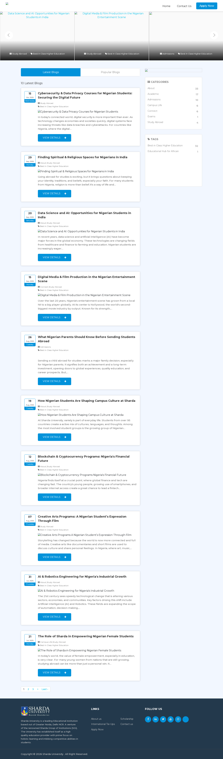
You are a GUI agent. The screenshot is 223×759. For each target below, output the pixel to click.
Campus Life (173, 105)
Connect (173, 111)
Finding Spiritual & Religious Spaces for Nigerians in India (82, 157)
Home (166, 6)
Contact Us (184, 6)
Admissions (173, 99)
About (173, 88)
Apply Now (206, 5)
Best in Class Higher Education (173, 145)
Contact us (126, 724)
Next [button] (214, 35)
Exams (173, 116)
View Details (52, 137)
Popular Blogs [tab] (110, 72)
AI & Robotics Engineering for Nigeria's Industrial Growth (82, 576)
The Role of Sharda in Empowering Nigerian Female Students (86, 636)
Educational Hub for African (173, 151)
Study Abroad (173, 122)
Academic (173, 94)
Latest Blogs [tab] (51, 72)
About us (96, 718)
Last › (45, 689)
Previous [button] (9, 35)
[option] (37, 36)
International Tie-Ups (103, 724)
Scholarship (126, 718)
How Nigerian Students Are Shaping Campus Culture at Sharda (86, 401)
